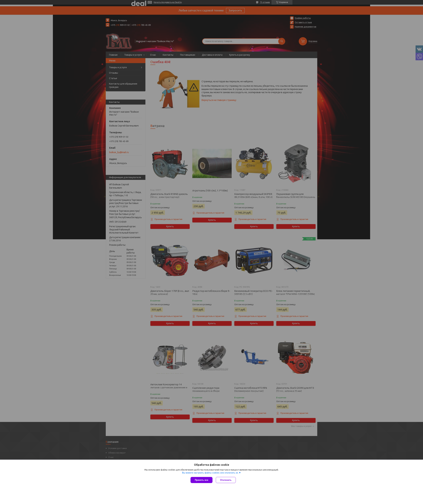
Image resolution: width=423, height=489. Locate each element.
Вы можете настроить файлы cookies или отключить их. (210, 472)
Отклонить (225, 480)
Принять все (201, 480)
